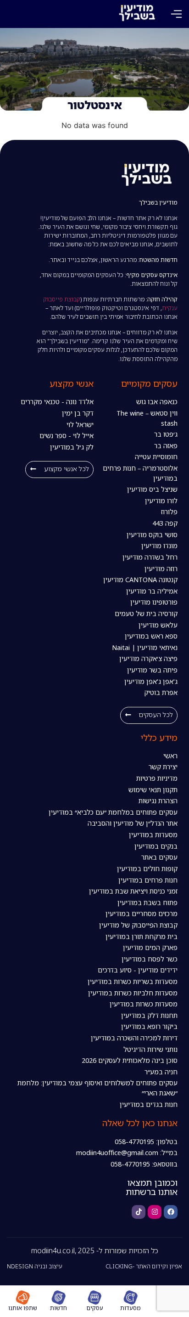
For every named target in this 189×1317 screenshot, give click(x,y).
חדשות (58, 1308)
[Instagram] (154, 1212)
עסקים (94, 1308)
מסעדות (130, 1308)
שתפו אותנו (22, 1308)
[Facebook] (171, 1212)
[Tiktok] (138, 1212)
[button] (176, 14)
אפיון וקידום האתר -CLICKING (144, 1266)
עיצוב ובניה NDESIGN (34, 1266)
